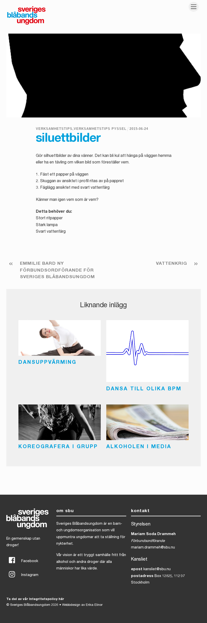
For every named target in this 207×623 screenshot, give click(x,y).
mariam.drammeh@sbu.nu (153, 547)
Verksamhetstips (54, 129)
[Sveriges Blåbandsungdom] (26, 24)
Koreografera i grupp (58, 447)
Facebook (29, 561)
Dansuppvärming (47, 362)
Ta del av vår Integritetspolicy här (35, 599)
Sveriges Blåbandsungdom (30, 605)
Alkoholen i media (138, 447)
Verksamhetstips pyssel (100, 129)
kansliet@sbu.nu (157, 569)
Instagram (29, 575)
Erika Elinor (94, 605)
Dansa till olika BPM (144, 389)
